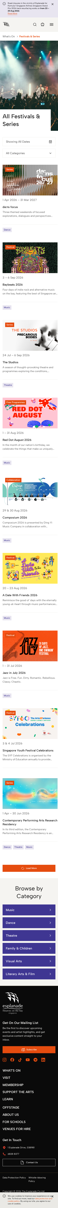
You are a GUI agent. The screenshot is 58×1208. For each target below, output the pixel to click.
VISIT (6, 1078)
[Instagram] (4, 1060)
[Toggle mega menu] (51, 24)
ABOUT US (11, 1115)
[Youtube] (28, 1060)
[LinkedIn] (43, 1060)
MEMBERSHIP (13, 1085)
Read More (12, 13)
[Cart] (42, 24)
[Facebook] (12, 1060)
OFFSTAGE (11, 1107)
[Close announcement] (52, 4)
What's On (9, 36)
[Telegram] (35, 1060)
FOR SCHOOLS (14, 1122)
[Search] (35, 24)
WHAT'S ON (11, 1070)
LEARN (8, 1099)
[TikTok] (20, 1060)
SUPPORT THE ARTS (18, 1092)
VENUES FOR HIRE (17, 1129)
